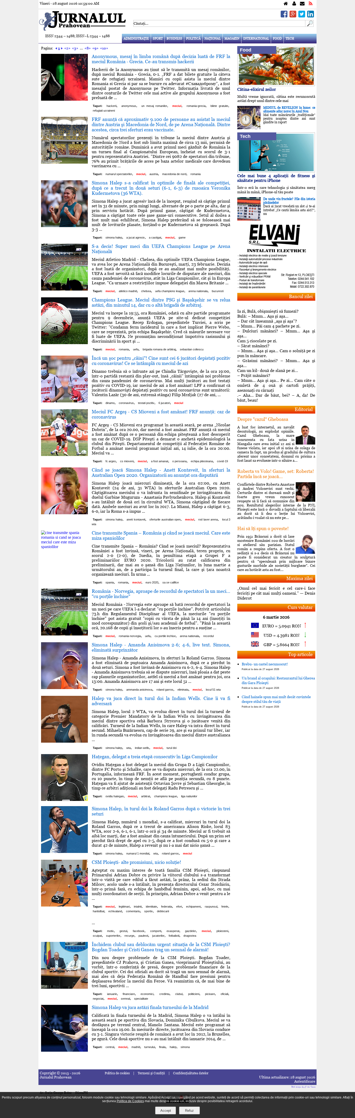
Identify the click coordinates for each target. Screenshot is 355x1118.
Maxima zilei (299, 578)
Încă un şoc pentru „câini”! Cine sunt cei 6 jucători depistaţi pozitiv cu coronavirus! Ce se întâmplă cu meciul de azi (161, 360)
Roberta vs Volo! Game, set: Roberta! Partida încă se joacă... (275, 473)
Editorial (304, 409)
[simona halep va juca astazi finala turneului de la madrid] (64, 1050)
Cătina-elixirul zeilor (256, 89)
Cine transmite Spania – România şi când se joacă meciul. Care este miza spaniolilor (161, 535)
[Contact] (302, 4)
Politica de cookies (117, 1073)
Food (277, 38)
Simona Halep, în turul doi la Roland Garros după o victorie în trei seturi (161, 811)
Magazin (232, 38)
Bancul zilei (301, 296)
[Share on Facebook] (284, 16)
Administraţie (136, 38)
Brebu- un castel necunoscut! (265, 666)
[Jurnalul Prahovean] (286, 4)
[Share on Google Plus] (293, 16)
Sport (158, 38)
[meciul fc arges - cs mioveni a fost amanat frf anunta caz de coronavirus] (64, 454)
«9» (95, 48)
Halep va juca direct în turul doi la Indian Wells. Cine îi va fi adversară (161, 701)
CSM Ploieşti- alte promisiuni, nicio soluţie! (136, 862)
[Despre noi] (294, 4)
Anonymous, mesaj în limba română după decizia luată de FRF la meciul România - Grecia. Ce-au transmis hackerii (161, 59)
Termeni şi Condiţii (151, 1073)
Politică (193, 38)
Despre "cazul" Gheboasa (262, 419)
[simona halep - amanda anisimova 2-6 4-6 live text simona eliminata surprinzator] (64, 687)
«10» (104, 48)
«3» (75, 48)
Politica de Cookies (130, 1101)
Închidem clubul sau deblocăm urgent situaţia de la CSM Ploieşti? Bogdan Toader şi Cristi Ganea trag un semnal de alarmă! (161, 947)
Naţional (213, 38)
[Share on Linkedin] (310, 16)
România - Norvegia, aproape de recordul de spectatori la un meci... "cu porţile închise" (161, 593)
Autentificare (304, 1081)
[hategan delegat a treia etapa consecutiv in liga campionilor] (64, 799)
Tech (290, 38)
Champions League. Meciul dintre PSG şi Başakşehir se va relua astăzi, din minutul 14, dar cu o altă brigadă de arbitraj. (161, 302)
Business (174, 38)
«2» (67, 48)
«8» (87, 48)
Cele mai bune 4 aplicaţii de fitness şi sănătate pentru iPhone (276, 178)
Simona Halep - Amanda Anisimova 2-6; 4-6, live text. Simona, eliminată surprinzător (161, 647)
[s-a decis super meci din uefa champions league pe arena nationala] (64, 289)
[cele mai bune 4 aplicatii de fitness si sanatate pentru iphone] (276, 171)
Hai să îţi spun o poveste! (263, 528)
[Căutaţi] (309, 25)
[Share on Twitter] (301, 16)
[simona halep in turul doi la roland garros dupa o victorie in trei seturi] (64, 851)
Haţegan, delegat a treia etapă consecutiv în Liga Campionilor (155, 756)
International (256, 38)
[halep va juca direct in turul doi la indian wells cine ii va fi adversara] (64, 741)
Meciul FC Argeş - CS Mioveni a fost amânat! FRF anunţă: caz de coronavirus (161, 414)
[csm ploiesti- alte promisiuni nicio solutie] (64, 905)
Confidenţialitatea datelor (190, 1073)
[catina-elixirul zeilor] (276, 84)
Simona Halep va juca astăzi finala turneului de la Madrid (150, 1007)
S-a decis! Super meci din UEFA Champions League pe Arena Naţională (161, 248)
